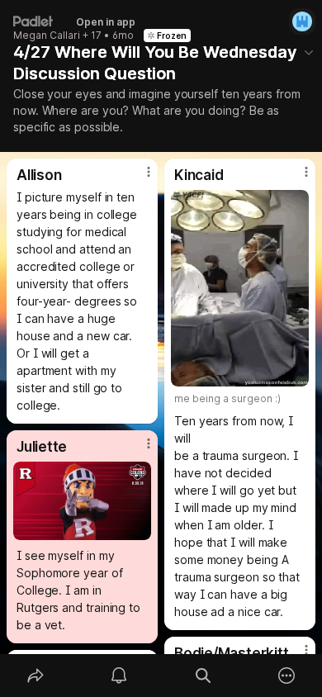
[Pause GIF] (295, 373)
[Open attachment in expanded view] (240, 288)
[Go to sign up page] (302, 21)
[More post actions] (138, 178)
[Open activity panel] (120, 675)
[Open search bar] (203, 675)
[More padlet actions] (287, 675)
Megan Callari (46, 35)
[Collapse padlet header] (309, 52)
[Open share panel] (35, 675)
